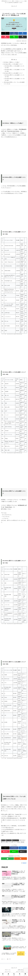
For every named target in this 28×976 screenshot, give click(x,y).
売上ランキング (16, 840)
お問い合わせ (20, 969)
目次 (12, 59)
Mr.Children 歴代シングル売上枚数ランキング (13, 64)
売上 (19, 842)
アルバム (4, 842)
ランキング (15, 842)
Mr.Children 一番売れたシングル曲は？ (12, 62)
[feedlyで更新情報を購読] (7, 858)
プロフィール (7, 969)
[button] (22, 36)
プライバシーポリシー (20, 971)
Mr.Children (9, 840)
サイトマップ (7, 971)
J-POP (3, 840)
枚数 (23, 842)
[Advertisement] (14, 102)
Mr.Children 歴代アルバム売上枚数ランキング (13, 73)
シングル (9, 842)
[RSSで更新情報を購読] (20, 858)
